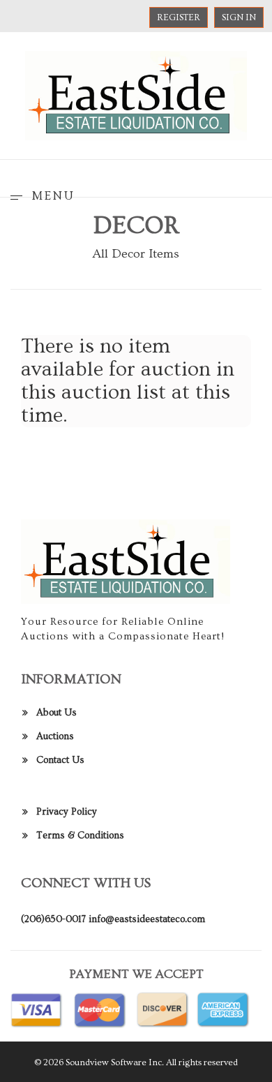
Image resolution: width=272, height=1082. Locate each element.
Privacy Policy (66, 811)
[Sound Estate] (136, 93)
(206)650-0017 (53, 919)
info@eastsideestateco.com (147, 919)
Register (178, 17)
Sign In (239, 17)
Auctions (55, 736)
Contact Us (60, 760)
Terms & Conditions (80, 835)
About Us (56, 712)
